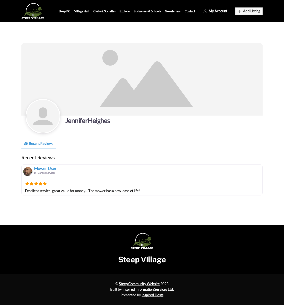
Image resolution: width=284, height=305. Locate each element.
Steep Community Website (139, 284)
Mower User (45, 168)
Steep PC (64, 11)
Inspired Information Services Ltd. (148, 289)
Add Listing (251, 11)
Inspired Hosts (152, 295)
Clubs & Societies (104, 11)
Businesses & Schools (147, 11)
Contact (190, 11)
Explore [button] (125, 11)
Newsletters (172, 11)
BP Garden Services (44, 172)
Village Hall (81, 11)
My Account (218, 11)
